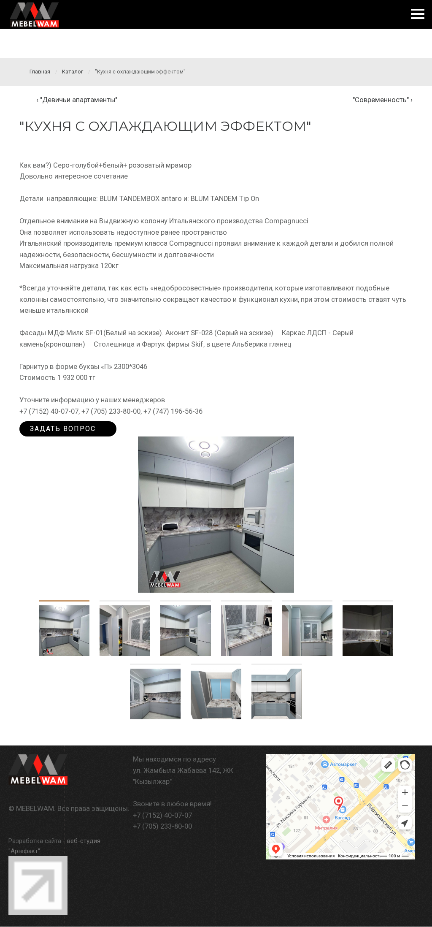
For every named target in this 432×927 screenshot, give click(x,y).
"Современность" (381, 100)
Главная (40, 71)
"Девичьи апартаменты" (78, 100)
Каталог (72, 71)
